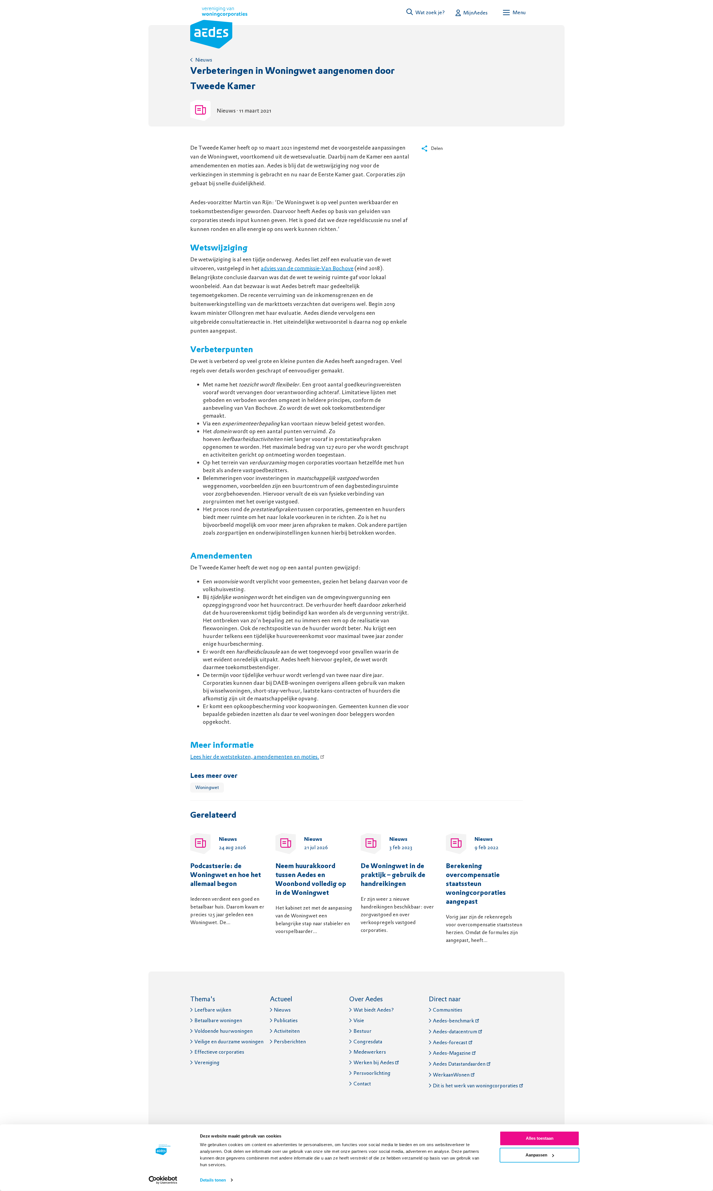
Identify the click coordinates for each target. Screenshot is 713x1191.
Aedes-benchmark (453, 1020)
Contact (362, 1083)
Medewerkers (369, 1052)
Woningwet (207, 787)
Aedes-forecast (450, 1042)
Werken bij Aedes (373, 1062)
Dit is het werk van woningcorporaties (475, 1085)
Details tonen (213, 1180)
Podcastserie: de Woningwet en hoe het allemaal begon (225, 875)
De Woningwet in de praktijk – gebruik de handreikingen (393, 875)
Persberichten (290, 1041)
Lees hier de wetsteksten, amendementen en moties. (254, 756)
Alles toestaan (539, 1138)
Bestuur (362, 1031)
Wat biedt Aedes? (373, 1010)
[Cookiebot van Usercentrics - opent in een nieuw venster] (163, 1180)
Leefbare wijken (212, 1010)
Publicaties (286, 1020)
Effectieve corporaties (219, 1052)
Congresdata (367, 1041)
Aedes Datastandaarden (459, 1064)
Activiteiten (287, 1031)
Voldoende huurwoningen (223, 1031)
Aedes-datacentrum (455, 1031)
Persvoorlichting (371, 1073)
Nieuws (203, 60)
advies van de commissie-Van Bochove (307, 268)
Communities (447, 1010)
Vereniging (206, 1062)
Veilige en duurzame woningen (228, 1041)
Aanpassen (536, 1155)
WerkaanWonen (451, 1074)
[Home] (218, 29)
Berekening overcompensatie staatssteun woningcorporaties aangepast (476, 884)
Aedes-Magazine (452, 1053)
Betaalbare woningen (218, 1020)
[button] (426, 12)
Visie (358, 1020)
